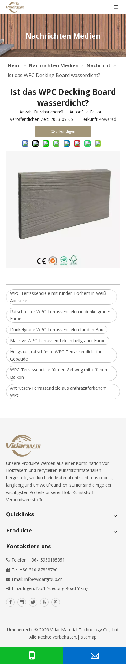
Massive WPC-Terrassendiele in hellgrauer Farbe (58, 340)
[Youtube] (44, 602)
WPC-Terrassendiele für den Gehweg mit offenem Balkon (59, 373)
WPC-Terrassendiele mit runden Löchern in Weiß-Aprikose (59, 296)
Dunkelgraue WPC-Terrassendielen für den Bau (56, 329)
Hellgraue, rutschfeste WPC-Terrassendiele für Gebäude (56, 355)
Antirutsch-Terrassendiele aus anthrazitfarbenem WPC (58, 391)
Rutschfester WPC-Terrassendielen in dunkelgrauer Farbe (60, 315)
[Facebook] (10, 602)
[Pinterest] (55, 602)
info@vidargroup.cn (43, 579)
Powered (107, 119)
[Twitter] (33, 602)
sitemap (89, 637)
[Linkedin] (21, 602)
